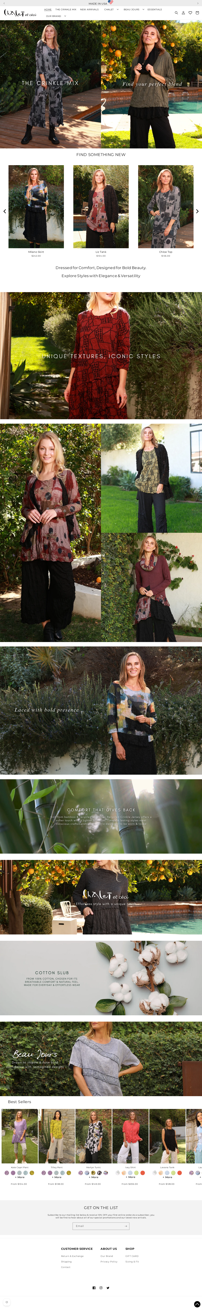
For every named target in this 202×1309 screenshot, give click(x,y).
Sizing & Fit (132, 1261)
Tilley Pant (57, 1167)
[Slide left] (7, 1137)
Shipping (66, 1261)
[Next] (196, 211)
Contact (66, 1267)
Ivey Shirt (130, 1167)
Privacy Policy (109, 1261)
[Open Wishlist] (190, 12)
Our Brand (107, 1256)
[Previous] (5, 211)
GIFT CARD (132, 1256)
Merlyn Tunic (93, 1167)
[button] (197, 1304)
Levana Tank (167, 1167)
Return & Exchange (72, 1256)
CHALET (109, 9)
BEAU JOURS (132, 9)
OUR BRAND (53, 16)
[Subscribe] (125, 1226)
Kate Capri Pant (20, 1167)
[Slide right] (194, 1137)
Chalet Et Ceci (22, 1305)
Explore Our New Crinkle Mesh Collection (101, 2)
